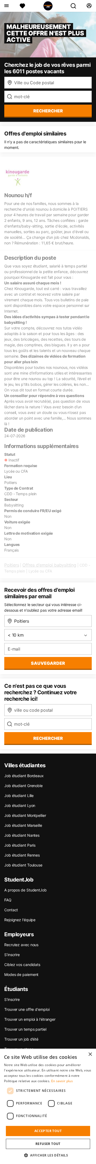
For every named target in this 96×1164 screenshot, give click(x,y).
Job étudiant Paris (19, 845)
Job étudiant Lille (19, 795)
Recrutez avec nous (21, 944)
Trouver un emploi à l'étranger (29, 1019)
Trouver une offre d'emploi (26, 1009)
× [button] (90, 1054)
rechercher (48, 110)
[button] (48, 1155)
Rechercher (48, 738)
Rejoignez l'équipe (19, 919)
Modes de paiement (21, 974)
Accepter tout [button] (48, 1131)
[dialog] (48, 1106)
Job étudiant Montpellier (25, 815)
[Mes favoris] (22, 6)
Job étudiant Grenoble (23, 785)
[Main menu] (6, 6)
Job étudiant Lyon (19, 805)
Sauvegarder (48, 663)
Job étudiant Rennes (22, 855)
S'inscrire (12, 999)
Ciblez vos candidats (22, 964)
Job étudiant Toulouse (23, 865)
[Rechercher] (75, 6)
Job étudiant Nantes (21, 835)
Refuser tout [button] (48, 1143)
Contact (11, 910)
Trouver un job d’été (21, 1039)
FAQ (7, 900)
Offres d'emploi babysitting (49, 565)
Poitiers (11, 565)
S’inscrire (12, 954)
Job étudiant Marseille (23, 825)
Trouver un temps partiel (25, 1029)
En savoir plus (62, 1081)
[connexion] (89, 6)
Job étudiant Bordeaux (24, 775)
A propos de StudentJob (25, 890)
